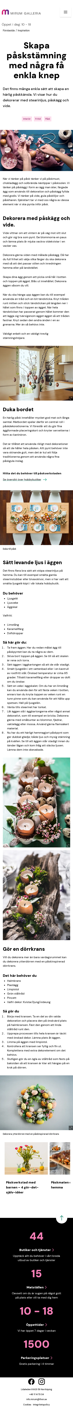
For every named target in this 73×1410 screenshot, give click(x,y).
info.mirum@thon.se (36, 1399)
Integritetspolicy (41, 1404)
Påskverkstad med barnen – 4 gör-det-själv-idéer (22, 1187)
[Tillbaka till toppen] (61, 1218)
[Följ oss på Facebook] (31, 1381)
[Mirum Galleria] (21, 12)
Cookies (27, 1404)
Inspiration (24, 30)
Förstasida (9, 30)
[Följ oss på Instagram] (41, 1381)
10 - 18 (16, 24)
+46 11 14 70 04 (36, 1394)
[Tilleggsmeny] (65, 12)
